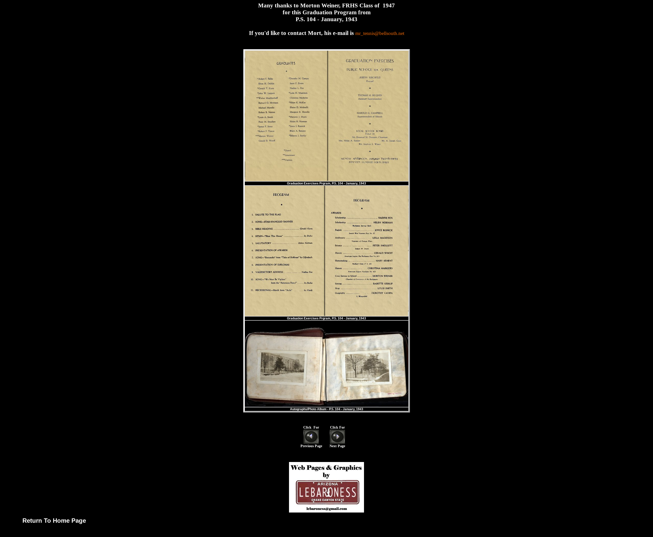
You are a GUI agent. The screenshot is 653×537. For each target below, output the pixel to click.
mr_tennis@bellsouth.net (379, 33)
